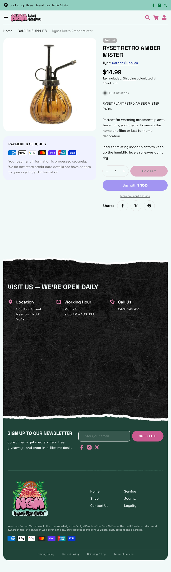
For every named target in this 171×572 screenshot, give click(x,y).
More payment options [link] (135, 196)
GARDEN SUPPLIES (32, 31)
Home (8, 31)
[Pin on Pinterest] (149, 205)
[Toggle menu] (5, 17)
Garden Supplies (125, 63)
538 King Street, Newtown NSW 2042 (39, 5)
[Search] (147, 17)
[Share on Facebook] (122, 205)
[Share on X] (136, 205)
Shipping (129, 78)
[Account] (164, 17)
